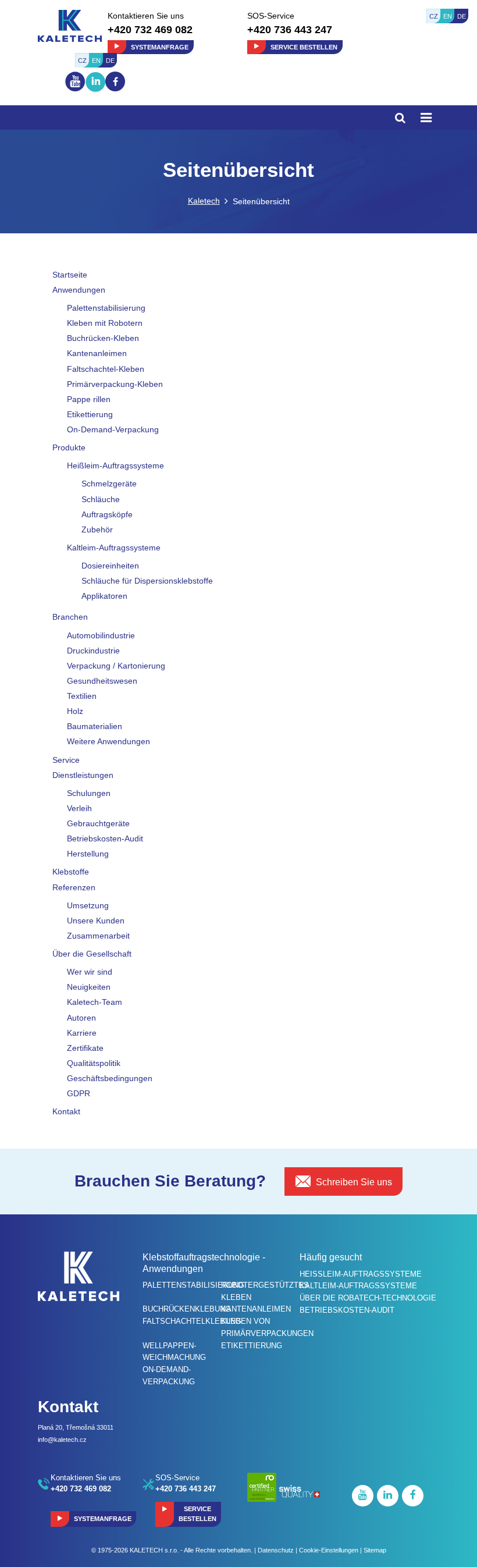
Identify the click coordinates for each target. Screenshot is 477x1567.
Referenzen (73, 887)
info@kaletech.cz (62, 1439)
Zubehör (97, 529)
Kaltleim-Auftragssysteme (114, 547)
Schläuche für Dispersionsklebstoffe (147, 580)
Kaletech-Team (94, 1002)
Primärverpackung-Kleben (115, 384)
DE (461, 16)
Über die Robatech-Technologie (368, 1298)
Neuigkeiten (89, 987)
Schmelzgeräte (109, 483)
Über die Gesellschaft (91, 953)
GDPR (78, 1093)
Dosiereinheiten (110, 565)
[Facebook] (115, 81)
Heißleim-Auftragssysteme (115, 465)
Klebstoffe (70, 871)
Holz (75, 711)
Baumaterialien (94, 726)
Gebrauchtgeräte (98, 823)
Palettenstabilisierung (106, 307)
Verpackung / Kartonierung (116, 665)
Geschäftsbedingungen (109, 1078)
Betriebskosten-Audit (105, 838)
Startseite (69, 274)
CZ (433, 16)
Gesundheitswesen (102, 680)
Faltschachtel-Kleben (105, 369)
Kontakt (66, 1111)
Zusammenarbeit (98, 935)
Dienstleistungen (82, 775)
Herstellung (88, 853)
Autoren (81, 1017)
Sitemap (375, 1550)
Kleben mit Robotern (105, 323)
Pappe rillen (89, 399)
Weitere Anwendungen (108, 741)
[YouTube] (75, 90)
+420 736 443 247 (289, 29)
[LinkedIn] (95, 92)
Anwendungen (78, 289)
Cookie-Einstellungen (328, 1550)
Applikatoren (104, 595)
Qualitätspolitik (93, 1063)
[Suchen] (400, 117)
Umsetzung (88, 905)
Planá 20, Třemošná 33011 (75, 1427)
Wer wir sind (89, 971)
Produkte (69, 447)
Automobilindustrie (101, 635)
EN (447, 16)
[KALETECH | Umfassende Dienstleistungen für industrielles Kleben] (70, 25)
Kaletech (204, 200)
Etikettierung (90, 414)
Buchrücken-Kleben (103, 338)
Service (66, 760)
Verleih (79, 808)
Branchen (70, 616)
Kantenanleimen (97, 353)
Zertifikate (85, 1048)
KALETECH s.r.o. (154, 1550)
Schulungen (89, 793)
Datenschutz (276, 1550)
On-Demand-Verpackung (113, 429)
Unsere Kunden (95, 920)
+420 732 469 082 (150, 29)
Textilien (82, 696)
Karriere (82, 1032)
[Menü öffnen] (426, 117)
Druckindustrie (93, 650)
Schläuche (100, 499)
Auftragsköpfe (107, 514)
